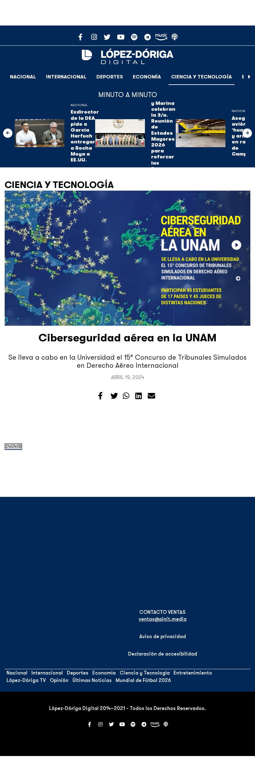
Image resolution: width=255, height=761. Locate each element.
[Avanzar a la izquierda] (7, 133)
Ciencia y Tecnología (201, 77)
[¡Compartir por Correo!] (151, 396)
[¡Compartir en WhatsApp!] (126, 396)
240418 (13, 446)
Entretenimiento (193, 673)
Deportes (109, 77)
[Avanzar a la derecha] (249, 76)
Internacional (66, 77)
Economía (147, 77)
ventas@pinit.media (163, 619)
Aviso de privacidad (162, 636)
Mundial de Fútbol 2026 (143, 680)
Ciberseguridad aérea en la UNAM (127, 337)
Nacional (23, 77)
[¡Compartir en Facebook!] (100, 396)
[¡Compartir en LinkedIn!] (138, 396)
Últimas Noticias (92, 680)
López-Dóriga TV (26, 680)
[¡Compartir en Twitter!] (114, 396)
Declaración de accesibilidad (162, 654)
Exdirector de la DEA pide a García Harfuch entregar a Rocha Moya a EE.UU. (85, 136)
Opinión (59, 680)
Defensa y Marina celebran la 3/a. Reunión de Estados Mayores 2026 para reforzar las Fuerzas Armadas (163, 136)
